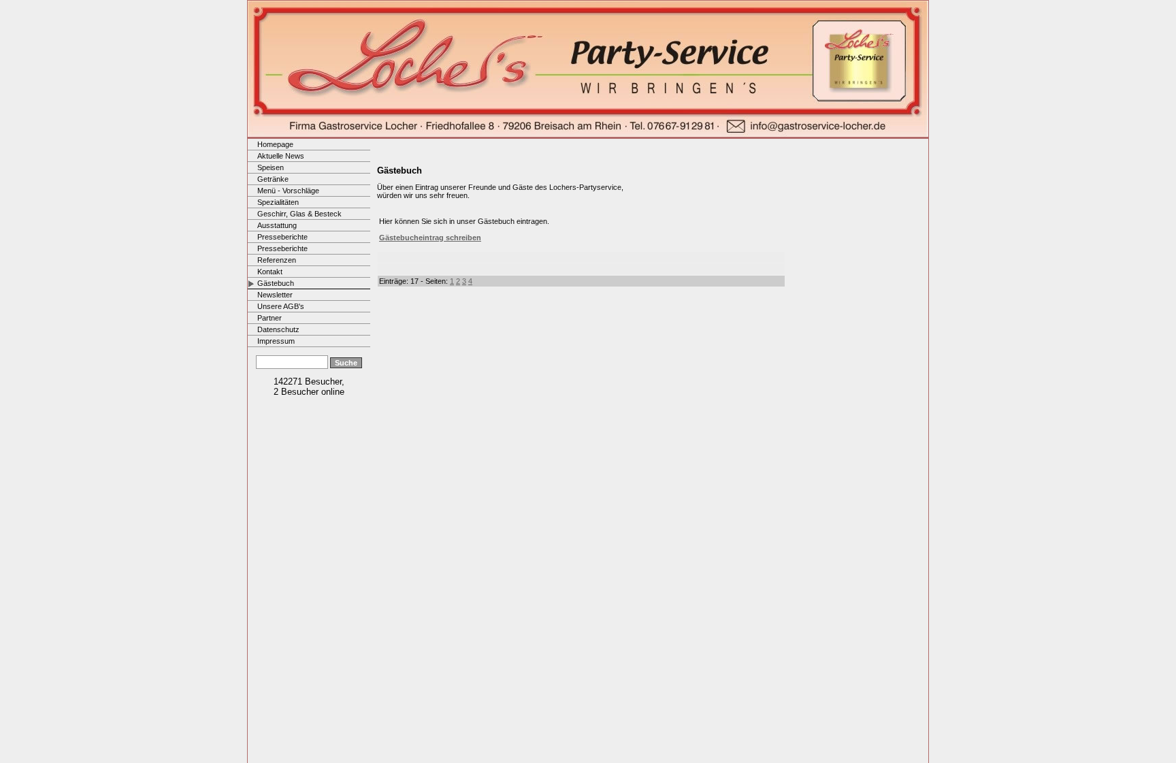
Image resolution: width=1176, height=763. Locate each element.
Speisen (270, 167)
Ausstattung (277, 225)
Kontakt (269, 271)
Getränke (273, 179)
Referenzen (276, 260)
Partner (269, 318)
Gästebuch (275, 283)
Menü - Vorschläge (288, 190)
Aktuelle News (280, 156)
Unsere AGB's (280, 306)
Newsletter (275, 295)
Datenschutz (278, 329)
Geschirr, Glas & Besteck (299, 214)
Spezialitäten (278, 202)
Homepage (275, 144)
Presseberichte (282, 237)
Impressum (276, 341)
